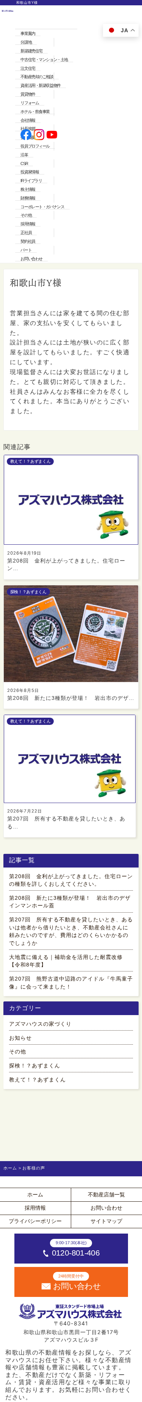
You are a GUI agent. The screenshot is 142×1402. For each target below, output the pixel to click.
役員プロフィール (35, 146)
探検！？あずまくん (34, 1066)
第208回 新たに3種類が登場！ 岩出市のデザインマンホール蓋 (70, 902)
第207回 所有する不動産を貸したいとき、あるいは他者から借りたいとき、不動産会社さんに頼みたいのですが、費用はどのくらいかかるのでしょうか (71, 931)
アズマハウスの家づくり (40, 1024)
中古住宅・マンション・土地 (43, 59)
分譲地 (25, 42)
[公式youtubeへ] (52, 135)
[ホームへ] (7, 135)
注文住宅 (27, 68)
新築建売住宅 (31, 51)
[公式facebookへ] (25, 135)
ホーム (35, 1194)
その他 (25, 215)
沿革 (24, 154)
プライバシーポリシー (35, 1221)
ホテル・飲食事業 (35, 111)
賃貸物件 (27, 94)
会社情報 (27, 120)
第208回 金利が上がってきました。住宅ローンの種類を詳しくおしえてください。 (71, 880)
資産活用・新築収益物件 (40, 85)
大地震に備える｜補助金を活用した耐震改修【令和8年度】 (66, 961)
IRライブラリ (31, 180)
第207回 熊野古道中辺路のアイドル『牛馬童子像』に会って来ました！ (71, 983)
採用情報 (27, 224)
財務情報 (27, 198)
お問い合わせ (31, 258)
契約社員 (27, 241)
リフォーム (29, 103)
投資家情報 (29, 172)
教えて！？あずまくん (37, 1080)
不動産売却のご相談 (36, 76)
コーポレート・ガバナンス (42, 206)
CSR (24, 163)
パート (25, 250)
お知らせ (20, 1038)
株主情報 (27, 189)
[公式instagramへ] (39, 135)
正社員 (25, 232)
